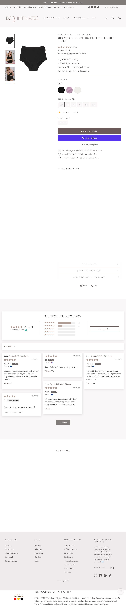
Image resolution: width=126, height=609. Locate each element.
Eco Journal (9, 557)
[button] (64, 47)
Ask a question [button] (104, 329)
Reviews (56, 7)
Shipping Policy (69, 545)
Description (89, 265)
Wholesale (67, 573)
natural (77, 90)
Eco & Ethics (17, 7)
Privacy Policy (68, 553)
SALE (94, 18)
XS (61, 104)
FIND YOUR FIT (79, 18)
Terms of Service (69, 565)
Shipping (70, 53)
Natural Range (39, 553)
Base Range (38, 545)
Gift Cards (38, 557)
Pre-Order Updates (30, 7)
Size (65, 99)
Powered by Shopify (63, 581)
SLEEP (66, 18)
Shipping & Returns (45, 7)
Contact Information (71, 561)
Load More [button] (63, 422)
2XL (93, 104)
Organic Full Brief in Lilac (18, 356)
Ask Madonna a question (89, 277)
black (61, 90)
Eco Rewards (68, 557)
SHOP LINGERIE (51, 18)
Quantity (64, 118)
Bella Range (38, 549)
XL (86, 104)
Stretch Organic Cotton (74, 35)
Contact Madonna (68, 7)
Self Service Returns (70, 549)
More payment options (89, 144)
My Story (8, 7)
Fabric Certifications (11, 553)
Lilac (69, 90)
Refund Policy (69, 569)
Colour (62, 79)
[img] (10, 360)
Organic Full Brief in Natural (101, 356)
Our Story (8, 545)
